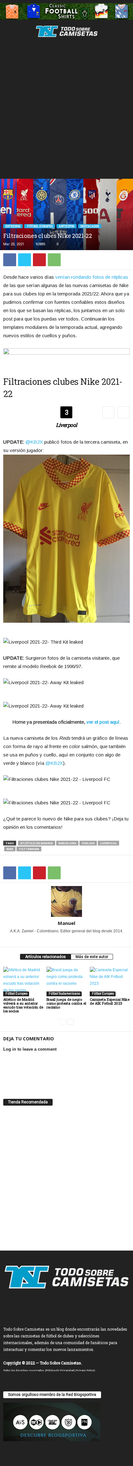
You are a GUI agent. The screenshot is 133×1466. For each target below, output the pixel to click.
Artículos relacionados (45, 957)
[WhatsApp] (54, 259)
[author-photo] (66, 901)
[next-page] (70, 1021)
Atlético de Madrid (36, 843)
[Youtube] (75, 940)
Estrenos (12, 226)
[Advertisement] (66, 109)
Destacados (89, 226)
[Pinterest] (39, 259)
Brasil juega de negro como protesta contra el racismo (66, 1003)
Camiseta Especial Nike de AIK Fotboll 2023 (109, 1001)
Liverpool (108, 843)
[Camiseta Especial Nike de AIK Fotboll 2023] (110, 982)
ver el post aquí (103, 722)
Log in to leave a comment (29, 1049)
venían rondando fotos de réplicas (91, 277)
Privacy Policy (85, 1370)
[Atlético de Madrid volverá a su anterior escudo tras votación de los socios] (23, 982)
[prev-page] (62, 1021)
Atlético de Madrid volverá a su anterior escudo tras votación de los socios (23, 1005)
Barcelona (67, 843)
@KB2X (34, 442)
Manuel (66, 923)
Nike (9, 849)
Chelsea (88, 843)
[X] (24, 259)
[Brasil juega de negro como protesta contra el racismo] (66, 982)
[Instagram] (58, 940)
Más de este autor (92, 957)
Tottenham (29, 849)
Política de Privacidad (60, 1370)
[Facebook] (9, 259)
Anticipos (66, 226)
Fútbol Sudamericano (64, 993)
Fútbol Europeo (39, 226)
